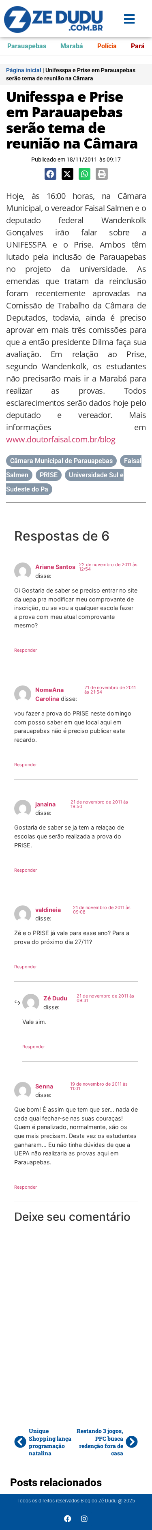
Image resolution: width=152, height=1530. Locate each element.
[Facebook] (67, 1518)
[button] (50, 174)
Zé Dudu (55, 998)
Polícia (107, 46)
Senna (44, 1086)
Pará (138, 46)
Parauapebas (26, 46)
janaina (45, 804)
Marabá (71, 46)
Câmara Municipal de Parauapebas (61, 461)
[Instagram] (84, 1518)
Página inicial (23, 70)
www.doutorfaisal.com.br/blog (60, 439)
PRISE (49, 475)
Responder (25, 650)
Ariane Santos (55, 566)
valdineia (48, 909)
